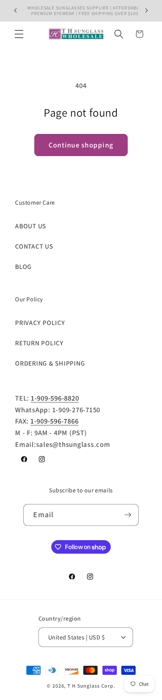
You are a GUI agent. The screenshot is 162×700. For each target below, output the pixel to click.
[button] (19, 34)
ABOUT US (30, 226)
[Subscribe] (128, 515)
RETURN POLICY (39, 343)
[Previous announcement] (15, 10)
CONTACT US (34, 246)
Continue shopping (81, 144)
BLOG (23, 266)
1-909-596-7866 (55, 420)
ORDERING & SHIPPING (50, 363)
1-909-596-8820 (55, 397)
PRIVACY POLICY (40, 322)
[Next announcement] (146, 10)
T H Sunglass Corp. (91, 685)
